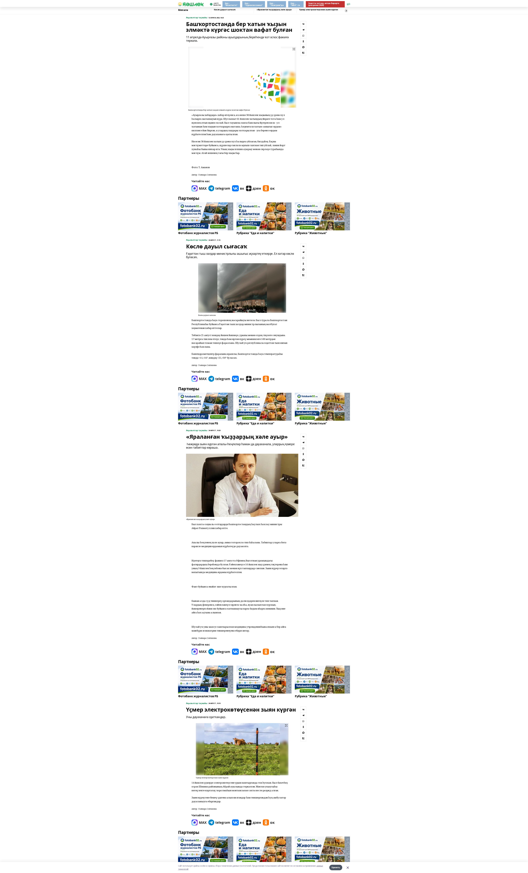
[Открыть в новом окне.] (199, 188)
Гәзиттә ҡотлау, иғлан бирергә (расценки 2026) (323, 4)
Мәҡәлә (183, 10)
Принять (336, 867)
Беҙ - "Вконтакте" (231, 4)
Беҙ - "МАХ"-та (295, 4)
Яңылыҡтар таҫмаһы (196, 18)
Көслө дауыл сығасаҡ (225, 10)
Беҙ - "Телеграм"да (277, 4)
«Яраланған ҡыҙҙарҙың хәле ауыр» (274, 10)
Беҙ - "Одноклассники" (253, 4)
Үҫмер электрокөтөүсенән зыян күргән (318, 10)
